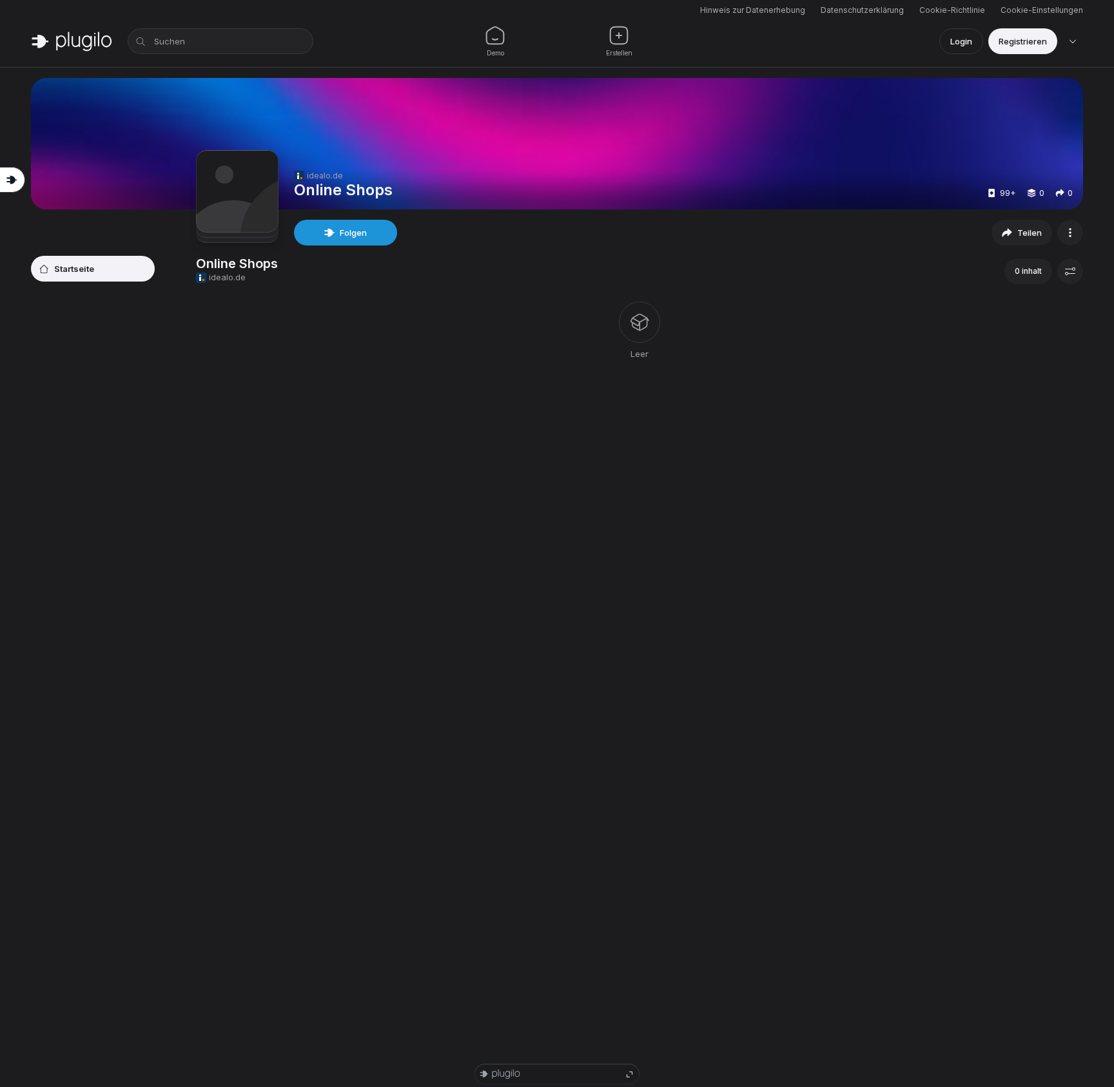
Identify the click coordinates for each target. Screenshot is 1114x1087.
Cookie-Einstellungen (1042, 10)
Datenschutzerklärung (862, 10)
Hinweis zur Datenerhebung (752, 10)
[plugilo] (71, 41)
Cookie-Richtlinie (952, 10)
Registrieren (1023, 41)
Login (961, 41)
